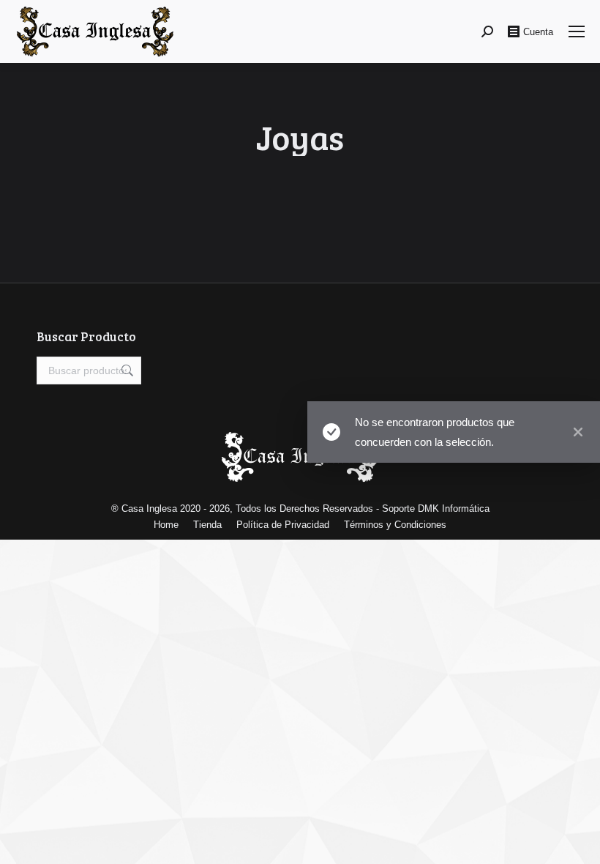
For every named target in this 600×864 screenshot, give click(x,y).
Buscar (126, 370)
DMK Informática (454, 508)
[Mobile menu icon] (576, 31)
